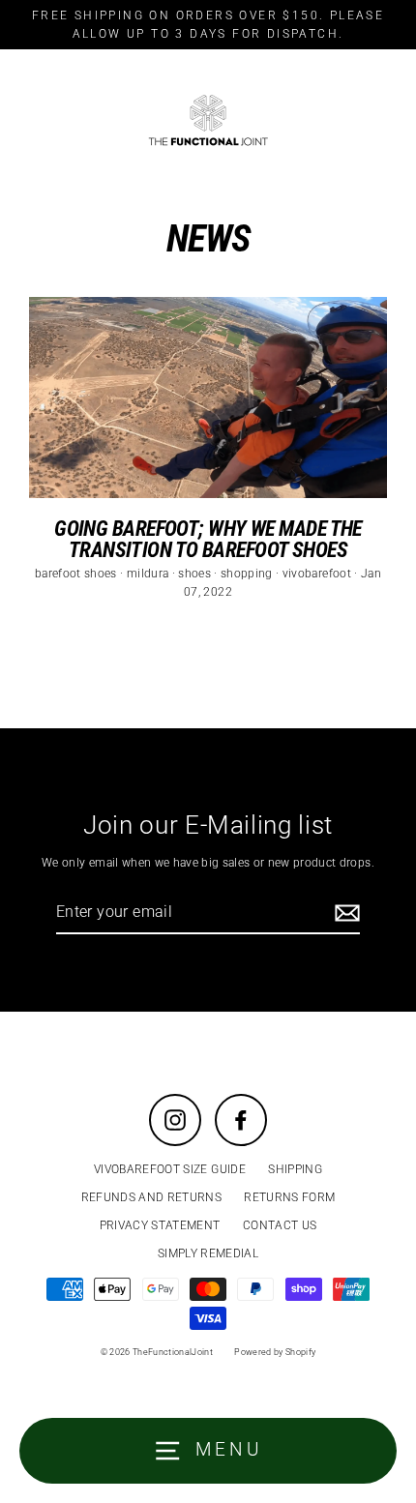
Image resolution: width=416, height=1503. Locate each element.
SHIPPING (295, 1169)
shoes (196, 573)
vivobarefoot (318, 573)
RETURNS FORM (289, 1197)
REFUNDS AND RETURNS (151, 1197)
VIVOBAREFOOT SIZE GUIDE (170, 1169)
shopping (248, 573)
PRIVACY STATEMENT (160, 1225)
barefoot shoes (77, 573)
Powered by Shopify (274, 1352)
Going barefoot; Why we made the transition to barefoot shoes (208, 539)
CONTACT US (279, 1225)
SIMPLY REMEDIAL (208, 1253)
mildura (149, 573)
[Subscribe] (344, 913)
